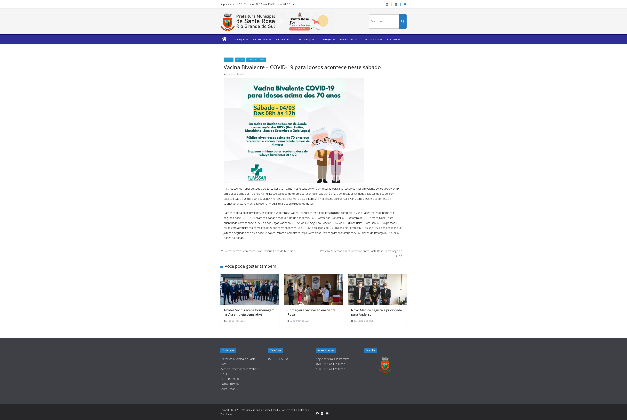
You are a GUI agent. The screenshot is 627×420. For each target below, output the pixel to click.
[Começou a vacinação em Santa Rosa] (313, 289)
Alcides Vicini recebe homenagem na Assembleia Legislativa (249, 312)
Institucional (260, 39)
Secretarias (282, 39)
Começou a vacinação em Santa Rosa (311, 312)
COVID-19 (228, 60)
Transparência (370, 39)
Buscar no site (403, 21)
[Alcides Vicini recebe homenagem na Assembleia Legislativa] (249, 289)
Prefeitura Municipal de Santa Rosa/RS (260, 410)
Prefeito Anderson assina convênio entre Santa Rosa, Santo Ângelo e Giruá (361, 253)
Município (239, 39)
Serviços (327, 39)
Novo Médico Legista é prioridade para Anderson (376, 312)
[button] (246, 39)
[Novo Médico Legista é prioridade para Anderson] (377, 289)
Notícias (239, 60)
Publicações (347, 39)
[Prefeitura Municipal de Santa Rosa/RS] (224, 40)
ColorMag (299, 410)
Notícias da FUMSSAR (256, 60)
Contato (392, 39)
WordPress (226, 414)
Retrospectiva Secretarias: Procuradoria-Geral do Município (260, 251)
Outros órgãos (305, 39)
